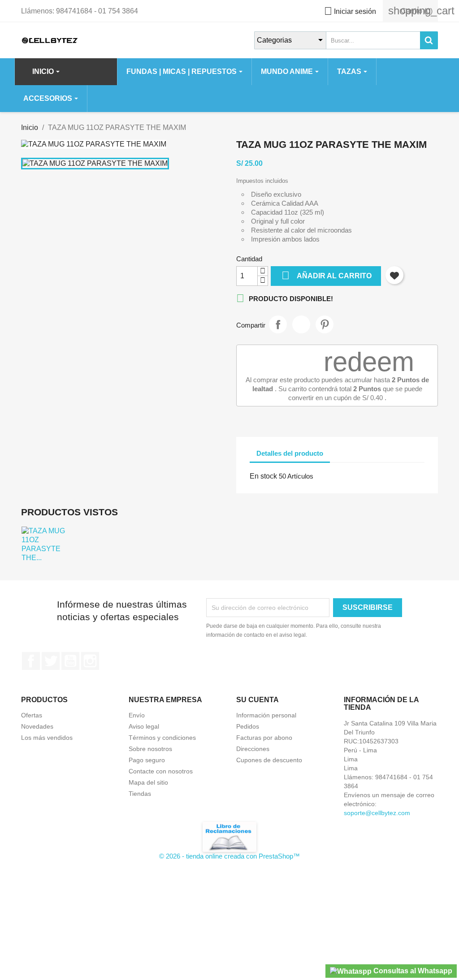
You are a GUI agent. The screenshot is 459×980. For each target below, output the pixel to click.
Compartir (278, 324)
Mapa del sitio (148, 782)
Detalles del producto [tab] (289, 453)
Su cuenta (257, 700)
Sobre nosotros (150, 748)
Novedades (37, 726)
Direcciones (252, 748)
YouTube (70, 661)
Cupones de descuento (269, 760)
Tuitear (301, 324)
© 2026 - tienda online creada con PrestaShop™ (229, 856)
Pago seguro (147, 760)
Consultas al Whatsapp (412, 971)
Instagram (90, 661)
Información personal (266, 715)
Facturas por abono (264, 737)
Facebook (31, 661)
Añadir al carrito (326, 275)
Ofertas (31, 715)
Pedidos (247, 726)
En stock (263, 476)
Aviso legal (144, 726)
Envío (137, 715)
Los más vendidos (47, 737)
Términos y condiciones (162, 737)
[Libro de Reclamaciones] (229, 836)
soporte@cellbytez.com (377, 812)
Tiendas (140, 793)
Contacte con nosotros (161, 771)
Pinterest (324, 324)
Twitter (51, 661)
